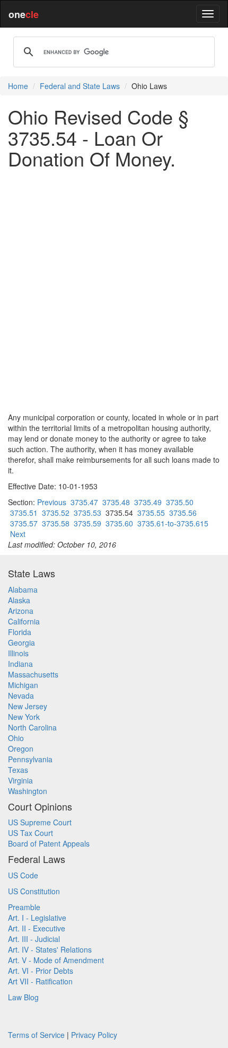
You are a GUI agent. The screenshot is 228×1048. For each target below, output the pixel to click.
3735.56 (183, 512)
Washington (27, 791)
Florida (19, 632)
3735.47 (84, 502)
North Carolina (32, 727)
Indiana (20, 663)
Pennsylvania (30, 759)
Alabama (23, 589)
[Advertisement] (114, 290)
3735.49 (148, 502)
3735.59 (87, 523)
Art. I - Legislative (37, 917)
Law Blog (23, 997)
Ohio (16, 738)
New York (24, 716)
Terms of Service (36, 1034)
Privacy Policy (94, 1034)
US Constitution (34, 891)
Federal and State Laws (80, 86)
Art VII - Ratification (40, 981)
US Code (23, 875)
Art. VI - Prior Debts (40, 970)
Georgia (21, 642)
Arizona (20, 610)
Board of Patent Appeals (49, 843)
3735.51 (24, 512)
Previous (51, 502)
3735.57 (24, 523)
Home (18, 86)
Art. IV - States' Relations (50, 949)
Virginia (20, 780)
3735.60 (119, 523)
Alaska (19, 600)
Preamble (24, 907)
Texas (18, 769)
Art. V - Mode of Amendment (56, 960)
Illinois (18, 653)
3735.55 (151, 512)
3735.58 (55, 523)
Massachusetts (33, 674)
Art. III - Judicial (34, 938)
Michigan (23, 685)
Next (17, 534)
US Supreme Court (40, 822)
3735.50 (180, 502)
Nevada (21, 695)
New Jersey (27, 706)
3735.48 (116, 502)
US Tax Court (30, 832)
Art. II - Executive (36, 928)
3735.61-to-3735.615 (172, 523)
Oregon (20, 748)
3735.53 (87, 512)
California (24, 621)
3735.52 (55, 512)
